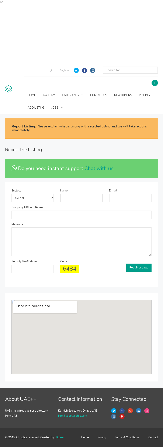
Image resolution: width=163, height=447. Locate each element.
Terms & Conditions (127, 437)
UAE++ (59, 437)
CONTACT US (98, 95)
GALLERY (49, 95)
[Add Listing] (155, 83)
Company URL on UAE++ (27, 207)
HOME (32, 95)
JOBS (55, 108)
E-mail (113, 191)
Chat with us (99, 168)
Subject (16, 191)
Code (63, 261)
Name (63, 191)
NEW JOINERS (123, 95)
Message (17, 224)
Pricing (102, 437)
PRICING (144, 95)
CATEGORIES (70, 95)
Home (85, 437)
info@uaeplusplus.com (72, 416)
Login (49, 70)
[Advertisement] (81, 34)
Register (64, 70)
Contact (153, 437)
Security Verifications (24, 261)
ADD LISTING (36, 108)
